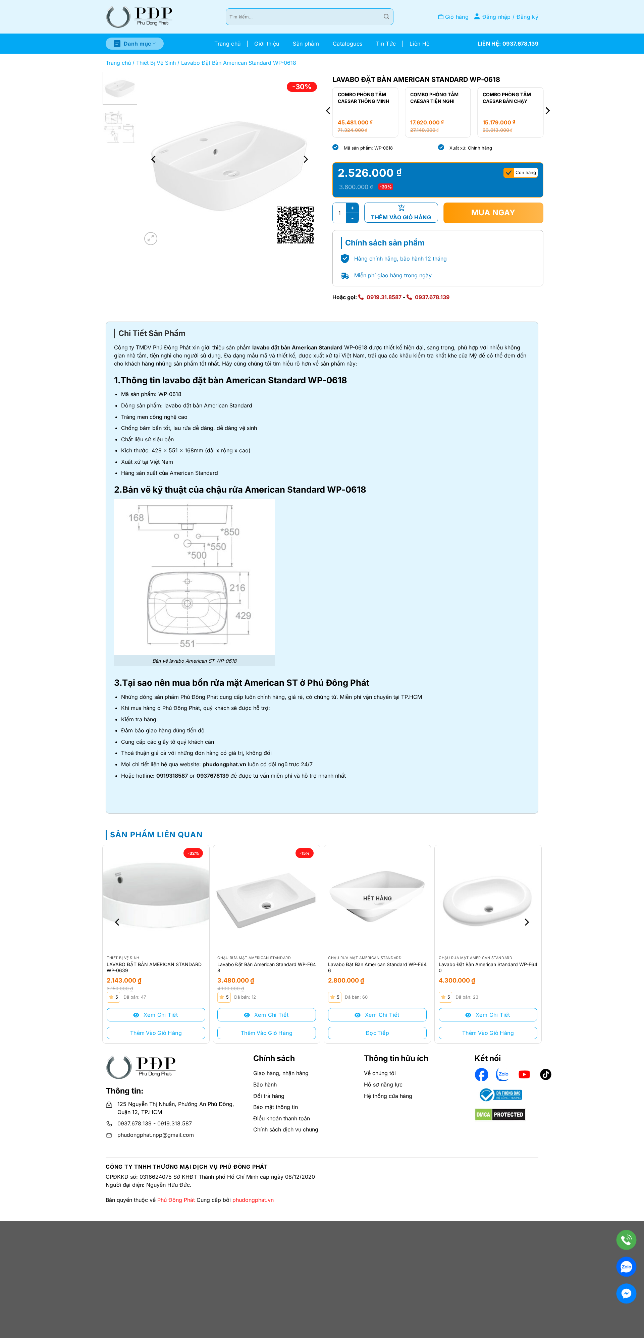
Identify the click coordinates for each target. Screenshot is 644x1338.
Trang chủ (227, 43)
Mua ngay (493, 212)
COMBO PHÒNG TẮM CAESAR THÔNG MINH (363, 98)
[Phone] (626, 1240)
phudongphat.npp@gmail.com (155, 1134)
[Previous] (154, 159)
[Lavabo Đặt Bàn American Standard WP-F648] (266, 898)
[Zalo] (626, 1267)
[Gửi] (386, 16)
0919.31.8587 (384, 297)
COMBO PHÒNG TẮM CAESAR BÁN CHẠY (507, 98)
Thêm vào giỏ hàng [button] (156, 1032)
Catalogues (347, 43)
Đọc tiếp (377, 1032)
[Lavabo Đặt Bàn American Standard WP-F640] (488, 898)
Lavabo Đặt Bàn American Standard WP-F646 (377, 967)
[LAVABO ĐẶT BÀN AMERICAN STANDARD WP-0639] (156, 898)
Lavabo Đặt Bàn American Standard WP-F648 (266, 967)
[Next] (305, 159)
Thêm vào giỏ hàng (401, 217)
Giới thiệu (266, 43)
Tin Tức (386, 43)
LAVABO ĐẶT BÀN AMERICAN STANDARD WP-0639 (154, 967)
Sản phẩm (306, 43)
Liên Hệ (419, 43)
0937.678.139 (432, 297)
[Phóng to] (150, 238)
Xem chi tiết (160, 1014)
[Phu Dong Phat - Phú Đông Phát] (139, 17)
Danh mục (137, 43)
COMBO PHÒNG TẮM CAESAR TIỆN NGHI (434, 98)
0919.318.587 (174, 1123)
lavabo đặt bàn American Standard (297, 347)
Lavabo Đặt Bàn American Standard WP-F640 (488, 967)
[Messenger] (626, 1293)
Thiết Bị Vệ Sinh (156, 62)
